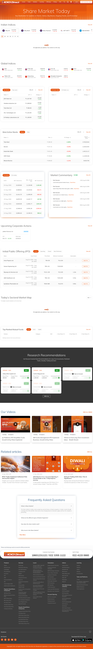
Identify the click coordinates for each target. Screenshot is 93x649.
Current (36, 251)
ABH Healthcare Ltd (9, 278)
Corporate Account (52, 603)
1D (2, 36)
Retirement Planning (23, 567)
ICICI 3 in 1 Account (52, 597)
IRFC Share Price (7, 600)
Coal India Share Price (23, 619)
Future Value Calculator (53, 572)
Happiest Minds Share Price (25, 611)
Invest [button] (23, 2)
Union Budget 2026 (8, 583)
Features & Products (23, 595)
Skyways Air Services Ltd (11, 272)
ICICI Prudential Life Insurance (66, 599)
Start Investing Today (86, 1)
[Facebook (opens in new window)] (2, 640)
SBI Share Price (7, 593)
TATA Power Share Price (24, 615)
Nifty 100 (64, 577)
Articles (78, 565)
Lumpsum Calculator (52, 574)
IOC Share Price (7, 602)
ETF (5, 575)
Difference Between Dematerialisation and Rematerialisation (38, 571)
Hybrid (39, 329)
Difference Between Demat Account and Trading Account (39, 593)
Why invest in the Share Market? (30, 530)
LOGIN (76, 1)
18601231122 (39, 555)
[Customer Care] (68, 2)
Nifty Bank (64, 579)
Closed (49, 251)
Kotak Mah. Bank (8, 151)
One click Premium (22, 569)
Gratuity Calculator (52, 579)
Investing (4, 434)
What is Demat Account (38, 574)
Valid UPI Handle (22, 603)
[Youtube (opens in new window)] (15, 640)
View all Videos (87, 412)
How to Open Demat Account (37, 597)
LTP (3, 236)
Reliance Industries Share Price (9, 596)
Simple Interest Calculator (53, 565)
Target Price (14, 376)
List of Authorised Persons (82, 584)
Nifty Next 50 (65, 575)
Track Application (80, 588)
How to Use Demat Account (39, 576)
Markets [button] (35, 2)
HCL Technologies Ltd (10, 112)
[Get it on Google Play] (87, 640)
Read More (72, 182)
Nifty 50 (31, 90)
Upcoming (42, 251)
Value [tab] (28, 132)
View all (46, 396)
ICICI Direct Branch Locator (24, 597)
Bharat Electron (8, 160)
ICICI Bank (64, 589)
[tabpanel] (46, 36)
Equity (28, 329)
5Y (15, 36)
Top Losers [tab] (14, 90)
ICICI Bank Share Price (23, 621)
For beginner (10, 434)
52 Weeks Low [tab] (65, 90)
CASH (9, 370)
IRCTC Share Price (8, 598)
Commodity (6, 569)
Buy (26, 370)
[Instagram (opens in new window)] (5, 640)
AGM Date (18, 236)
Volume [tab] (22, 132)
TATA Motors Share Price (24, 623)
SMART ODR (21, 587)
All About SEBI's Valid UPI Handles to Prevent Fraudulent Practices (38, 567)
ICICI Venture (65, 603)
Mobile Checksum (80, 586)
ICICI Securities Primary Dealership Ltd (67, 610)
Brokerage (21, 565)
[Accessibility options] (71, 2)
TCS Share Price (22, 613)
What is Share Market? (27, 506)
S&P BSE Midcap (65, 567)
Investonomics (80, 573)
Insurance (6, 573)
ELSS (34, 329)
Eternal (6, 146)
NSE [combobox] (88, 297)
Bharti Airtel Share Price (24, 617)
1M (7, 36)
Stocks (5, 565)
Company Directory (8, 608)
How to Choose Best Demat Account (39, 579)
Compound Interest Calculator (52, 568)
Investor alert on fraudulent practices (24, 590)
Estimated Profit (24, 376)
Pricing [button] (55, 2)
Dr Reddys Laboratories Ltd (11, 117)
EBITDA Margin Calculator (53, 570)
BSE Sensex (64, 571)
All (17, 36)
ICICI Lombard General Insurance (67, 596)
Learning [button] (42, 2)
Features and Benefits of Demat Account (38, 583)
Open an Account (78, 374)
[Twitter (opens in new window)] (9, 640)
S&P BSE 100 (65, 569)
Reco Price (5, 376)
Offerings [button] (48, 2)
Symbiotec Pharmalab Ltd (11, 283)
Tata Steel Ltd (7, 108)
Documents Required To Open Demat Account (38, 586)
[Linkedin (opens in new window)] (12, 640)
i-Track (78, 579)
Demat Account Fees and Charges (38, 589)
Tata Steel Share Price (9, 606)
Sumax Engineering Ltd (10, 266)
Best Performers (58, 251)
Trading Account (51, 601)
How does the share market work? (30, 524)
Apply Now (85, 260)
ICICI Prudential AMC (66, 601)
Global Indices (65, 565)
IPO (5, 581)
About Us (21, 579)
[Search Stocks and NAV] (64, 2)
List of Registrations (23, 601)
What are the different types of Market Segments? (34, 518)
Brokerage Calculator (52, 581)
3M (10, 36)
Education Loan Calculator (53, 591)
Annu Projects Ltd (8, 260)
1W (5, 36)
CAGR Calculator (51, 587)
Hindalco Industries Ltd (10, 103)
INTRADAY (5, 370)
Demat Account (51, 599)
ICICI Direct (64, 605)
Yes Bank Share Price (8, 604)
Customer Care (22, 571)
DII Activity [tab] (14, 175)
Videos (78, 569)
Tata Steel (6, 142)
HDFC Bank (7, 156)
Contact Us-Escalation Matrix (23, 582)
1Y (12, 36)
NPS (5, 577)
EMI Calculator (51, 576)
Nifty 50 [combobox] (79, 90)
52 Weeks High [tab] (55, 90)
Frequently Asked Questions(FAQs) (22, 593)
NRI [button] (60, 2)
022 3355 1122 (57, 555)
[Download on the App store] (76, 640)
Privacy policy (21, 585)
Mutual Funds (7, 567)
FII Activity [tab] (6, 175)
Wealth (20, 573)
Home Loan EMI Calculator (53, 589)
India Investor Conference (9, 585)
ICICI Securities (65, 593)
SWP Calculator (51, 583)
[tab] (10, 30)
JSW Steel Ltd (7, 98)
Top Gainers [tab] (6, 90)
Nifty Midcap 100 (66, 573)
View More (22, 534)
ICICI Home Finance (66, 608)
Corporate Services (23, 577)
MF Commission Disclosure (24, 599)
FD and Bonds (7, 571)
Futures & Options (8, 579)
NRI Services (21, 575)
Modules (78, 571)
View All (90, 24)
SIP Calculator (51, 585)
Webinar (78, 567)
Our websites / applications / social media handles (83, 582)
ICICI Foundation (65, 591)
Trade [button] (29, 2)
